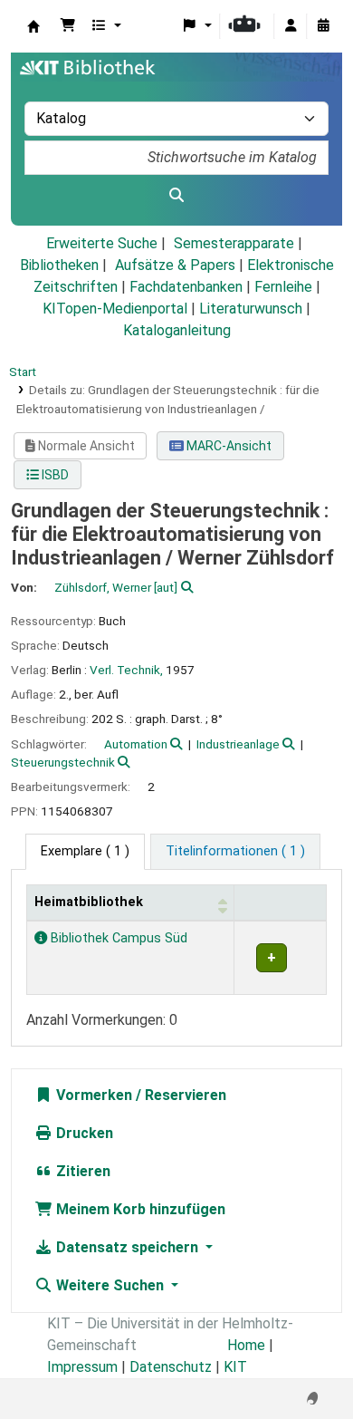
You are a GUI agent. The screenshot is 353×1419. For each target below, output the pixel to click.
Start (22, 371)
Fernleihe (283, 286)
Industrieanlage (238, 744)
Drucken (82, 1133)
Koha (33, 26)
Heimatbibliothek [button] (88, 902)
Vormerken (92, 1095)
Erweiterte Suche (101, 243)
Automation (135, 744)
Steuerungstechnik (63, 762)
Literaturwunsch (250, 308)
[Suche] (176, 195)
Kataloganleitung (177, 330)
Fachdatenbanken (186, 286)
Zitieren (81, 1171)
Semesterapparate (234, 243)
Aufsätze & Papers (175, 265)
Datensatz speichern (127, 1247)
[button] (67, 26)
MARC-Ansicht (228, 446)
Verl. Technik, (126, 669)
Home (246, 1345)
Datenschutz (170, 1367)
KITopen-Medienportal (115, 308)
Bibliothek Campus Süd (117, 938)
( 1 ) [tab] (85, 851)
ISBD (54, 475)
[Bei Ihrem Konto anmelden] (290, 26)
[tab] (235, 852)
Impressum (82, 1367)
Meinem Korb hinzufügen (138, 1209)
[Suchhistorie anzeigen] (323, 26)
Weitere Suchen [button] (109, 1285)
